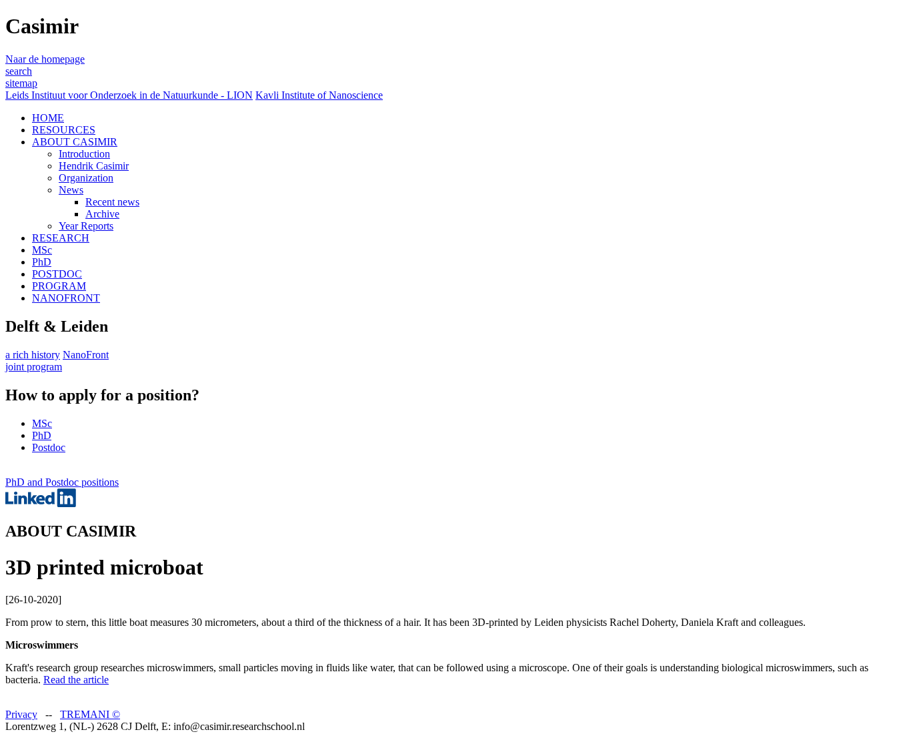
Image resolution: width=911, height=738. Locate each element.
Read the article (76, 679)
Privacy (21, 714)
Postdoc (48, 447)
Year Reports (86, 226)
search (18, 71)
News (71, 190)
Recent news (112, 202)
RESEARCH (60, 238)
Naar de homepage (45, 59)
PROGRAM (59, 286)
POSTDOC (57, 274)
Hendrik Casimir (94, 165)
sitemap (21, 83)
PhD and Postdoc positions (62, 482)
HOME (48, 117)
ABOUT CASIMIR (74, 141)
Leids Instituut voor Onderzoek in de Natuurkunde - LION (129, 95)
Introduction (84, 153)
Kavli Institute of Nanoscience (319, 95)
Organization (86, 177)
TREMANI (90, 714)
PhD (41, 262)
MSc (42, 250)
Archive (102, 214)
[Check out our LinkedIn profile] (40, 503)
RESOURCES (63, 129)
